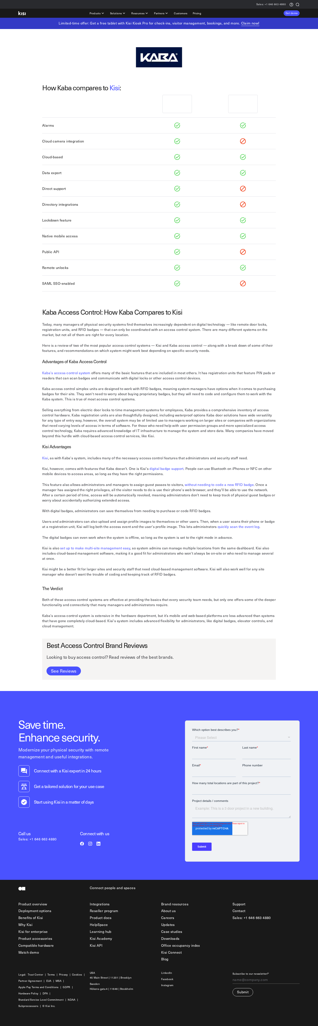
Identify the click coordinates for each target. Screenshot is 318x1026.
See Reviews (63, 671)
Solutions (116, 13)
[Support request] (291, 4)
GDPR (66, 987)
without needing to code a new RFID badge (219, 484)
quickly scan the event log (238, 526)
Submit (243, 992)
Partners (159, 13)
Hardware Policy (28, 993)
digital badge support (166, 468)
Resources (138, 13)
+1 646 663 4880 (271, 4)
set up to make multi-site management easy (95, 548)
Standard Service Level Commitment (41, 1000)
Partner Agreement (30, 981)
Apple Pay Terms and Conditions (38, 987)
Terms (51, 975)
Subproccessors (28, 1006)
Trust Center (35, 975)
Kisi (114, 87)
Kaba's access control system (66, 373)
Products (95, 13)
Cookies (77, 975)
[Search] (297, 4)
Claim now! (250, 23)
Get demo (292, 13)
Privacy (63, 975)
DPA (45, 993)
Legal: (22, 975)
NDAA (71, 1000)
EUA (48, 981)
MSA (58, 981)
